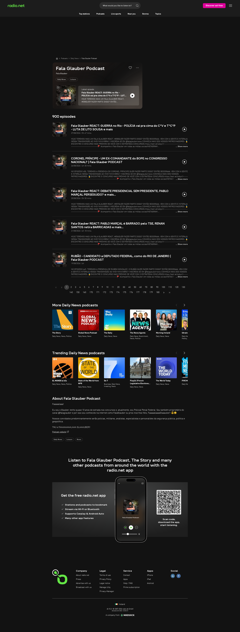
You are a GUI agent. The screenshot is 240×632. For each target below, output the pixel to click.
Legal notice (105, 583)
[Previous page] (61, 287)
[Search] (137, 5)
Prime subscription (131, 587)
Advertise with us (83, 583)
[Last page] (169, 292)
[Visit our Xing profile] (179, 576)
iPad (149, 579)
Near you (132, 14)
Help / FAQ (127, 583)
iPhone (150, 575)
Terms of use (105, 575)
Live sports (116, 14)
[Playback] (132, 95)
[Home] (57, 58)
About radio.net (82, 575)
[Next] (184, 304)
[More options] (137, 67)
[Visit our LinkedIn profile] (173, 576)
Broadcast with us (84, 587)
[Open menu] (230, 5)
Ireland (121, 604)
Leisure (73, 79)
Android (150, 583)
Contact (126, 575)
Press (78, 579)
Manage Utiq (105, 587)
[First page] (56, 287)
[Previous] (176, 304)
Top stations (84, 14)
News (79, 439)
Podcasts (100, 14)
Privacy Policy (105, 579)
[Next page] (164, 292)
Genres (145, 14)
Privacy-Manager (107, 591)
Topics (158, 14)
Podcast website (59, 432)
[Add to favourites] (130, 67)
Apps (125, 579)
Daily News (61, 79)
